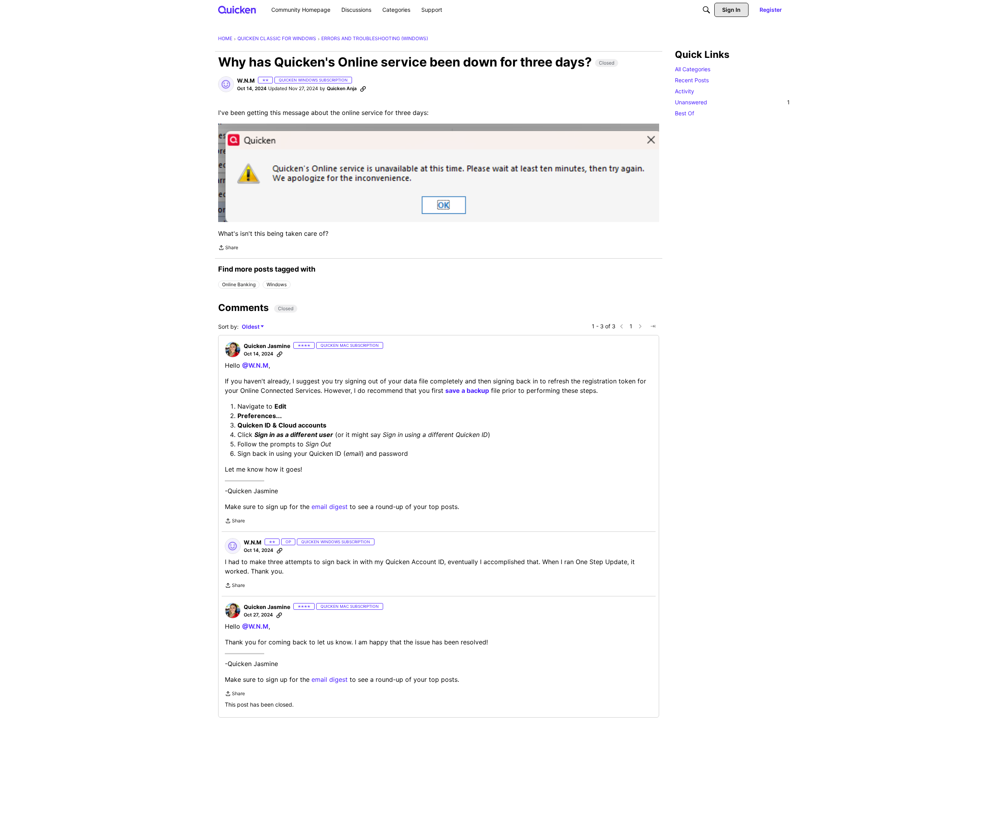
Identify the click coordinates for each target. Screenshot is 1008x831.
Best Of (684, 113)
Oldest (251, 327)
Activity (684, 91)
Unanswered (732, 102)
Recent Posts (692, 80)
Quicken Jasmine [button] (267, 345)
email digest (329, 507)
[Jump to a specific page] (653, 326)
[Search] (706, 10)
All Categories (692, 69)
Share (228, 248)
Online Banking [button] (239, 284)
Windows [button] (277, 284)
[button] (226, 84)
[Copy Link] (363, 88)
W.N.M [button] (246, 80)
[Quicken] (237, 9)
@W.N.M (255, 365)
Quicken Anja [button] (342, 88)
